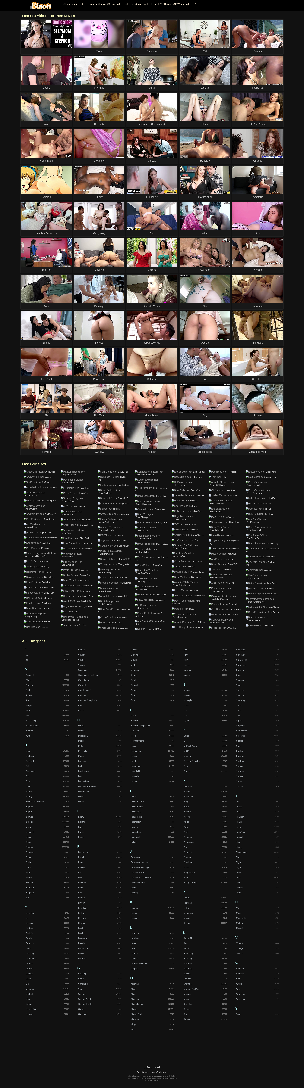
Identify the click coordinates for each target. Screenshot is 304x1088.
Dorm (80, 776)
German (82, 994)
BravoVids (195, 490)
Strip (238, 746)
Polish (186, 827)
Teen (238, 827)
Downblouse (83, 791)
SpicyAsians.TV (217, 623)
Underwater (241, 918)
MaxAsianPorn (179, 556)
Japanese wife (138, 882)
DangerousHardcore (145, 474)
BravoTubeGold (217, 530)
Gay (80, 989)
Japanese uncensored (141, 877)
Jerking (134, 893)
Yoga (238, 1014)
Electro (81, 822)
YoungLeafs (123, 564)
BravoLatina (160, 496)
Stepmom (240, 725)
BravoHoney (198, 572)
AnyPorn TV (50, 514)
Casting (29, 928)
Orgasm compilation (193, 761)
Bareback (30, 761)
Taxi (238, 812)
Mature (134, 1009)
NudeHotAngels (143, 483)
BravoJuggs (272, 594)
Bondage (30, 852)
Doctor (81, 756)
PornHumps (198, 627)
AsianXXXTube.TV (181, 585)
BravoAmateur (253, 620)
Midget (134, 1024)
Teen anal (240, 832)
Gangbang (83, 984)
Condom (29, 1014)
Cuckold (82, 685)
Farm (80, 862)
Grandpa (135, 670)
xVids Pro (231, 628)
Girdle (81, 1009)
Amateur (29, 685)
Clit (27, 984)
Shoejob (187, 994)
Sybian (239, 786)
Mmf (186, 655)
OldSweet (231, 490)
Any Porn (83, 625)
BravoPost (48, 608)
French (81, 943)
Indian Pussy (137, 817)
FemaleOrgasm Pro (256, 602)
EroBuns (193, 506)
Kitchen (134, 913)
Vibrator (239, 943)
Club (28, 999)
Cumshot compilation (88, 700)
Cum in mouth (84, 690)
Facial (81, 857)
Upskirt (239, 928)
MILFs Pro (233, 614)
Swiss (239, 781)
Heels (133, 736)
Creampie (82, 670)
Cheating (30, 953)
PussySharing (31, 616)
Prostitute (188, 862)
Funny (81, 953)
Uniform (239, 923)
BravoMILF (123, 498)
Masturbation (137, 1004)
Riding (186, 908)
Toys (238, 877)
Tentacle (240, 837)
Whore (239, 984)
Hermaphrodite (137, 741)
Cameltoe (30, 913)
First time (83, 908)
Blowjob (29, 847)
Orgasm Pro (87, 585)
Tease (239, 822)
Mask (133, 994)
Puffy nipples (190, 872)
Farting (81, 867)
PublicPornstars (106, 554)
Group (133, 690)
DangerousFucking (70, 620)
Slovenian (240, 655)
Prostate (187, 857)
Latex (133, 943)
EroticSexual (199, 472)
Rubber (187, 918)
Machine (135, 984)
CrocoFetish (87, 525)
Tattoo (239, 806)
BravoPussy (272, 543)
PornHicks (233, 472)
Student (239, 751)
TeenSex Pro (199, 595)
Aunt (28, 736)
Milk (185, 650)
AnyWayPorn (31, 527)
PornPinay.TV (253, 538)
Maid (133, 989)
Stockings (240, 736)
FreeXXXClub (142, 530)
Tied (238, 857)
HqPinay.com (179, 485)
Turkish (239, 887)
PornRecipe (49, 519)
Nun (185, 710)
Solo (238, 685)
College (29, 1004)
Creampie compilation (88, 675)
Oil (185, 741)
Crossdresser (84, 680)
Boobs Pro (85, 575)
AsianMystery (105, 572)
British (29, 877)
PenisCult (157, 565)
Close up (30, 989)
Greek (133, 680)
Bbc (27, 776)
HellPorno (46, 572)
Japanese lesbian (139, 862)
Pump (186, 877)
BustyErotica (273, 612)
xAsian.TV (233, 495)
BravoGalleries (105, 493)
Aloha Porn (233, 548)
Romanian (188, 913)
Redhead (188, 903)
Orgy (186, 766)
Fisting (81, 913)
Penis (186, 806)
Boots (28, 857)
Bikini (28, 827)
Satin (186, 943)
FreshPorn (84, 488)
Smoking (240, 670)
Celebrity (30, 943)
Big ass (29, 806)
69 (27, 655)
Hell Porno (47, 598)
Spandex (240, 690)
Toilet (238, 872)
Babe (28, 751)
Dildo (80, 746)
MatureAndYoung (106, 522)
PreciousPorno (142, 589)
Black (28, 837)
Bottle (28, 862)
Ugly (238, 908)
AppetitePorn (51, 487)
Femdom (82, 882)
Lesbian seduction (139, 963)
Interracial (135, 837)
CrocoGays (234, 522)
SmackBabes (105, 591)
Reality (187, 898)
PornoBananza (68, 483)
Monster (187, 670)
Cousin (81, 665)
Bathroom (30, 771)
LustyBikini (270, 557)
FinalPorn (46, 603)
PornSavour (86, 548)
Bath (28, 766)
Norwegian (188, 700)
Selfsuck (188, 968)
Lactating (135, 933)
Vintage (239, 948)
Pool (186, 832)
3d (27, 660)
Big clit (29, 812)
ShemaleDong (68, 501)
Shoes (186, 999)
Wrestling (240, 999)
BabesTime (197, 477)
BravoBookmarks (255, 530)
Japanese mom (138, 872)
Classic (29, 979)
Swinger (240, 776)
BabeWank (196, 577)
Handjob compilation (140, 725)
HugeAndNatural (180, 519)
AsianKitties (123, 596)
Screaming (188, 953)
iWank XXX (86, 601)
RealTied (45, 627)
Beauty (29, 796)
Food (80, 928)
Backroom (30, 756)
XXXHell (192, 524)
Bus (27, 898)
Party (186, 801)
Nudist (186, 705)
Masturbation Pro (143, 539)
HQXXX (118, 623)
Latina (133, 948)
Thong (239, 847)
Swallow (240, 761)
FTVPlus (119, 535)
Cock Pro (46, 543)
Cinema (29, 974)
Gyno (133, 700)
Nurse (186, 715)
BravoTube (85, 580)
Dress (81, 796)
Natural (187, 690)
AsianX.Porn (199, 622)
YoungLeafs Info (180, 617)
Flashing (82, 918)
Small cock (241, 660)
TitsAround (196, 540)
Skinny (187, 1019)
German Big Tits (85, 1004)
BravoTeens (49, 577)
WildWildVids (68, 557)
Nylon (186, 720)
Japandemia (198, 495)
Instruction (136, 832)
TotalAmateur (253, 578)
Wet (238, 979)
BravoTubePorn (217, 577)
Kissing (134, 908)
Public (186, 867)
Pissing (187, 817)
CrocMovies (198, 535)
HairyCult (194, 501)
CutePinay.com (143, 581)
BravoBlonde (125, 583)
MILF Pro (157, 629)
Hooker (134, 756)
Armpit (29, 705)
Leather (134, 953)
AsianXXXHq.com (218, 485)
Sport (238, 710)
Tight (238, 862)
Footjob (81, 933)
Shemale (188, 984)
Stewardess (241, 731)
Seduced (188, 963)
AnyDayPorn (51, 477)
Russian (187, 923)
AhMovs (81, 506)
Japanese (135, 857)
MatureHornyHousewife (35, 556)
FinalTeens (85, 591)
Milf (132, 1029)
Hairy (133, 715)
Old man (187, 751)
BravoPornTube (143, 573)
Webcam (240, 968)
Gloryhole (135, 655)
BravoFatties (162, 544)
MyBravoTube (142, 552)
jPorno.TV (46, 532)
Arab (28, 700)
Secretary (188, 958)
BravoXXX (233, 564)
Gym (133, 695)
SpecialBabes (31, 495)
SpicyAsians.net (69, 533)
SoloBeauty (49, 593)
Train (238, 882)
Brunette (29, 882)
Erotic (81, 832)
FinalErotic (85, 538)
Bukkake (30, 887)
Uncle (238, 913)
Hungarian (135, 776)
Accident (30, 675)
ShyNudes (122, 540)
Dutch (81, 801)
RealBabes (160, 600)
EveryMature (273, 607)
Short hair (188, 1004)
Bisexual (30, 832)
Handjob (134, 720)
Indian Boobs (137, 806)
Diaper (81, 741)
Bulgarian (30, 893)
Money (187, 665)
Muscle (187, 675)
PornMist (45, 548)
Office (186, 736)
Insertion (135, 827)
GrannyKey (160, 509)
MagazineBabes (69, 474)
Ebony (81, 817)
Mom (186, 660)
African (29, 680)
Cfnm (28, 948)
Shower (187, 1009)
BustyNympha (105, 604)
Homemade (136, 751)
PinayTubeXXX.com (219, 599)
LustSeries (270, 625)
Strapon (239, 741)
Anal (28, 690)
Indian (133, 796)
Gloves (134, 660)
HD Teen (135, 731)
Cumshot (82, 695)
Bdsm (28, 786)
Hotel (133, 761)
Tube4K (191, 567)
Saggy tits (188, 938)
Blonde (29, 842)
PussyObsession (254, 493)
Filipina (81, 898)
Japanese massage (140, 867)
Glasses (135, 650)
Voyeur (239, 953)
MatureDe (231, 554)
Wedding (240, 974)
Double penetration (87, 786)
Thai (238, 842)
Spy (238, 715)
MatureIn (193, 609)
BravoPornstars (217, 503)
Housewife (135, 766)
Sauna (186, 948)
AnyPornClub (253, 522)
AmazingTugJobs (107, 530)
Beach (29, 791)
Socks (239, 675)
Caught (29, 938)
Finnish (81, 903)
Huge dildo (136, 771)
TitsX (224, 477)
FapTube (267, 503)
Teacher (240, 817)
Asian (28, 710)
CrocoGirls (122, 617)
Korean (134, 918)
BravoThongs (142, 517)
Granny (134, 675)
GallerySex (197, 511)
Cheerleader (31, 958)
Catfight (29, 933)
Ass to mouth (32, 725)
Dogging (82, 761)
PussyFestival (253, 485)
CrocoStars (197, 561)
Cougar (81, 655)
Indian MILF (136, 812)
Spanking (240, 700)
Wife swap (241, 994)
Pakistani (188, 786)
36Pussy (45, 567)
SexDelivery (124, 546)
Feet (80, 877)
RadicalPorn (87, 596)
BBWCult (45, 622)
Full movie (83, 948)
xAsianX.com (31, 509)
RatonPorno (271, 583)
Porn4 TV (194, 590)
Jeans (133, 887)
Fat (79, 872)
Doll (80, 766)
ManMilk (230, 535)
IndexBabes (86, 543)
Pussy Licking (190, 882)
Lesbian (134, 958)
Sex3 (76, 612)
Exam (81, 837)
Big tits (29, 822)
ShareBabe (123, 628)
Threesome (241, 852)
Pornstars (188, 837)
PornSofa (46, 561)
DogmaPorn (87, 606)
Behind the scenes (35, 801)
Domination (83, 771)
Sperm (239, 705)
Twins (238, 893)
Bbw (28, 781)
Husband (135, 781)
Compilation (31, 1009)
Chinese (29, 963)
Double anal (83, 781)
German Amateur (86, 999)
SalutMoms (123, 472)
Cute (80, 705)
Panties (187, 791)
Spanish (240, 695)
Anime (29, 695)
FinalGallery (160, 595)
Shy (185, 1014)
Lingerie (134, 968)
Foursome (82, 938)
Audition (29, 731)
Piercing (187, 812)
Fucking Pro (50, 501)
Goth (133, 665)
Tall (237, 801)
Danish (81, 731)
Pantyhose (188, 796)
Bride (28, 872)
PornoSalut (233, 604)
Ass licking (31, 720)
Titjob (238, 867)
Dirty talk (82, 751)
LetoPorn (193, 529)
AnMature (268, 570)
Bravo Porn (49, 587)
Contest (81, 650)
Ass (27, 715)
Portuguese (189, 842)
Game (81, 979)
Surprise (240, 756)
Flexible (81, 923)
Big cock (30, 817)
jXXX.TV (230, 517)
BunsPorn (268, 514)
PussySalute (162, 522)
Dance (81, 725)
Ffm (80, 893)
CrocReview (235, 609)
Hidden (134, 746)
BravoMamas (68, 514)
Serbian (187, 974)
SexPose (45, 482)
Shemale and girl (192, 989)
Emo (80, 827)
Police (186, 822)
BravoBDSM (125, 559)
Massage (135, 999)
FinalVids (45, 582)
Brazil (28, 867)
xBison (116, 509)
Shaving (187, 979)
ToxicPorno (86, 520)
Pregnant (188, 852)
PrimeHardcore (216, 591)
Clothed (29, 994)
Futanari (82, 958)
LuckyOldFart (68, 565)
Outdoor (187, 771)
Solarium (240, 680)
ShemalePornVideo (181, 548)
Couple (81, 660)
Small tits (241, 665)
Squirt (239, 720)
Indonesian (136, 822)
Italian (133, 842)
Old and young (190, 746)
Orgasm (187, 756)
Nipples (187, 695)
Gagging (82, 974)
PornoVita (83, 493)
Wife (238, 989)
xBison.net (39, 5)
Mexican (135, 1019)
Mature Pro (271, 477)
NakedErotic (272, 498)
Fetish (81, 887)
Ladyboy (135, 938)
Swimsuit (240, 771)
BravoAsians (51, 538)
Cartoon (29, 923)
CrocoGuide (49, 472)
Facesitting (83, 852)
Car (27, 918)
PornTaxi (267, 509)
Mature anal (136, 1014)
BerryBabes (123, 503)
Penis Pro (83, 570)
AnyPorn (230, 559)
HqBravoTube (142, 608)
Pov (185, 847)
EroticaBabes (216, 511)
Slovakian (240, 650)
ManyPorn (269, 588)
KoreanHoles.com (144, 504)
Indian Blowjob (137, 801)
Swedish (240, 766)
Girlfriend (82, 1014)
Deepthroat (83, 736)
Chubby (29, 968)
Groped (134, 685)
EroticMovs (271, 472)
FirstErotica (123, 485)
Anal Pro (230, 583)
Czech (81, 710)
